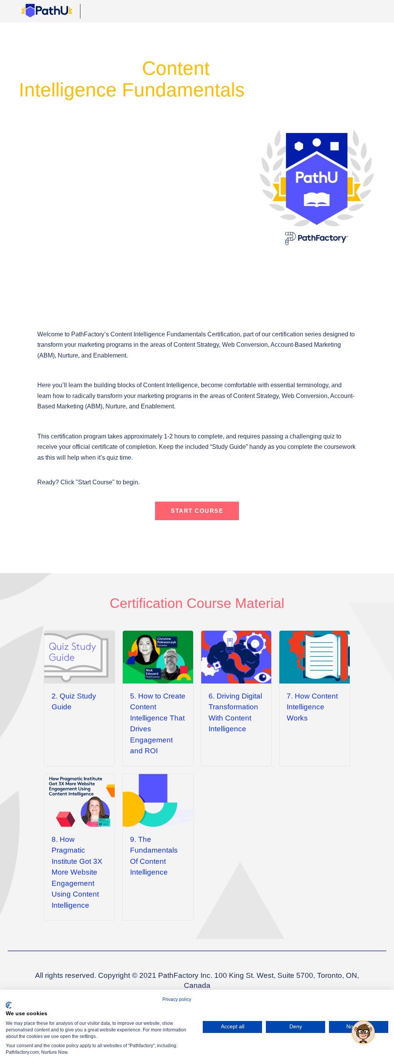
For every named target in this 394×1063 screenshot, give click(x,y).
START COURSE (197, 510)
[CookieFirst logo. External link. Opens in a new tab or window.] (9, 1005)
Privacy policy (176, 999)
